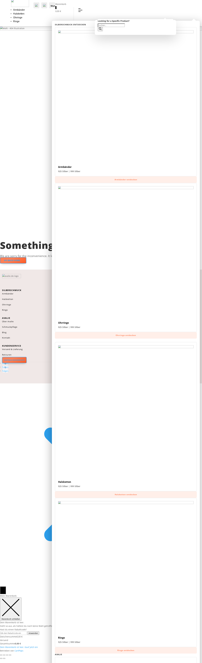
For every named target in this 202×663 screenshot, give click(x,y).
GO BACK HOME (12, 260)
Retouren (7, 354)
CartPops (18, 650)
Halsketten (18, 13)
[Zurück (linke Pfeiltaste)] (1, 658)
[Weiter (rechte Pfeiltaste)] (4, 658)
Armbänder (19, 10)
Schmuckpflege (9, 327)
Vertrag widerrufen (14, 360)
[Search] (100, 29)
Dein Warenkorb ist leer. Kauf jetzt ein (19, 647)
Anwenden (33, 633)
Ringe (16, 21)
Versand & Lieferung (12, 349)
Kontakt (6, 337)
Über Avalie (8, 321)
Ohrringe (17, 17)
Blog (4, 332)
